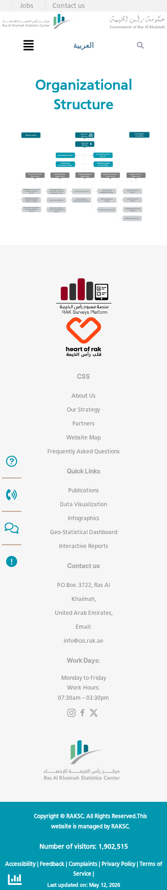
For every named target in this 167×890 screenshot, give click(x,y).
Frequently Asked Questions (83, 451)
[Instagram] (71, 712)
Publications (83, 490)
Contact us (68, 6)
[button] (28, 45)
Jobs (26, 6)
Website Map (83, 437)
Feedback (52, 863)
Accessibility (20, 863)
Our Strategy (83, 409)
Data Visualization (83, 504)
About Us (83, 395)
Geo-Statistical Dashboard (83, 532)
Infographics (83, 518)
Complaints (83, 863)
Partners (83, 423)
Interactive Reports (83, 545)
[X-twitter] (93, 712)
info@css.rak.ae (83, 640)
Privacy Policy (118, 863)
